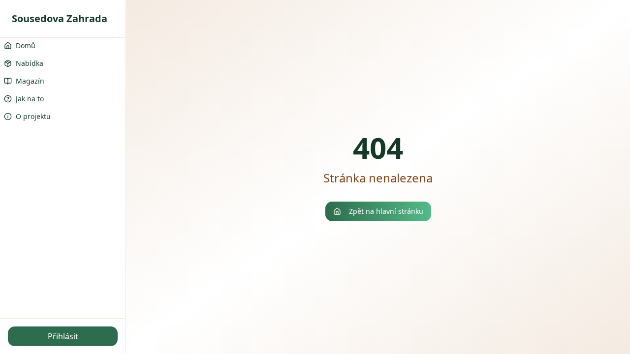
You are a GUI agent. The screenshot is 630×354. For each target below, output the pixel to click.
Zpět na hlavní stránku (386, 211)
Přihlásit (63, 336)
